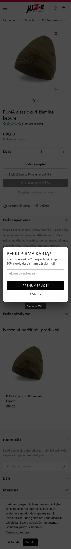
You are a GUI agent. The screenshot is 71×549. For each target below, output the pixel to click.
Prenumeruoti (36, 285)
